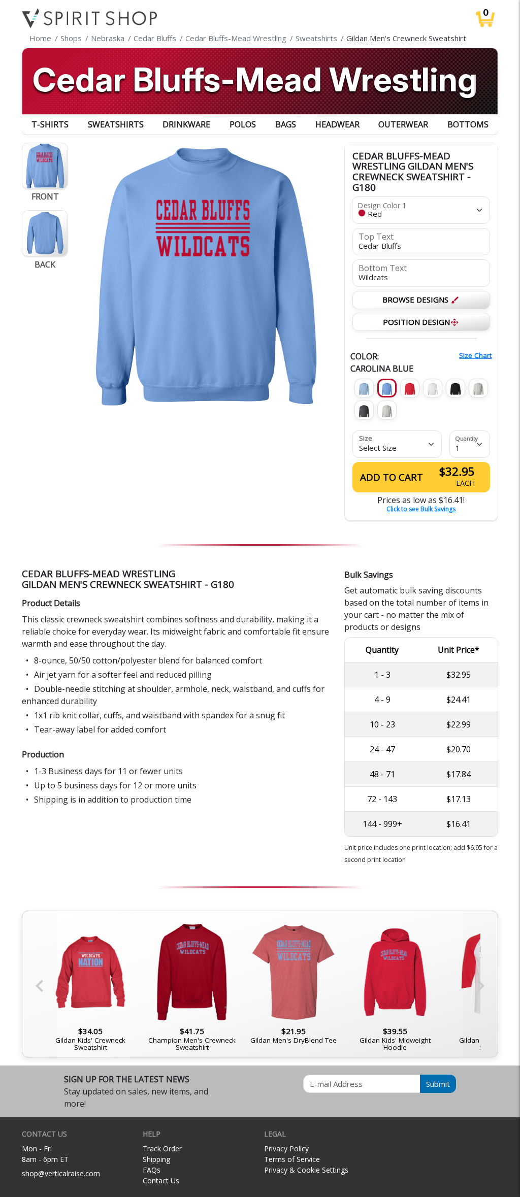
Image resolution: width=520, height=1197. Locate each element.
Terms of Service (292, 1159)
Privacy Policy (286, 1148)
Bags (285, 124)
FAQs (151, 1170)
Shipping (156, 1159)
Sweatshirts (116, 124)
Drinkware (186, 124)
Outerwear (403, 124)
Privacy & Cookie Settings (306, 1170)
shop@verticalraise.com (61, 1173)
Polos (243, 124)
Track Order (162, 1148)
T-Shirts (50, 124)
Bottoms (468, 124)
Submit (438, 1084)
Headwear (337, 124)
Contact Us (161, 1180)
